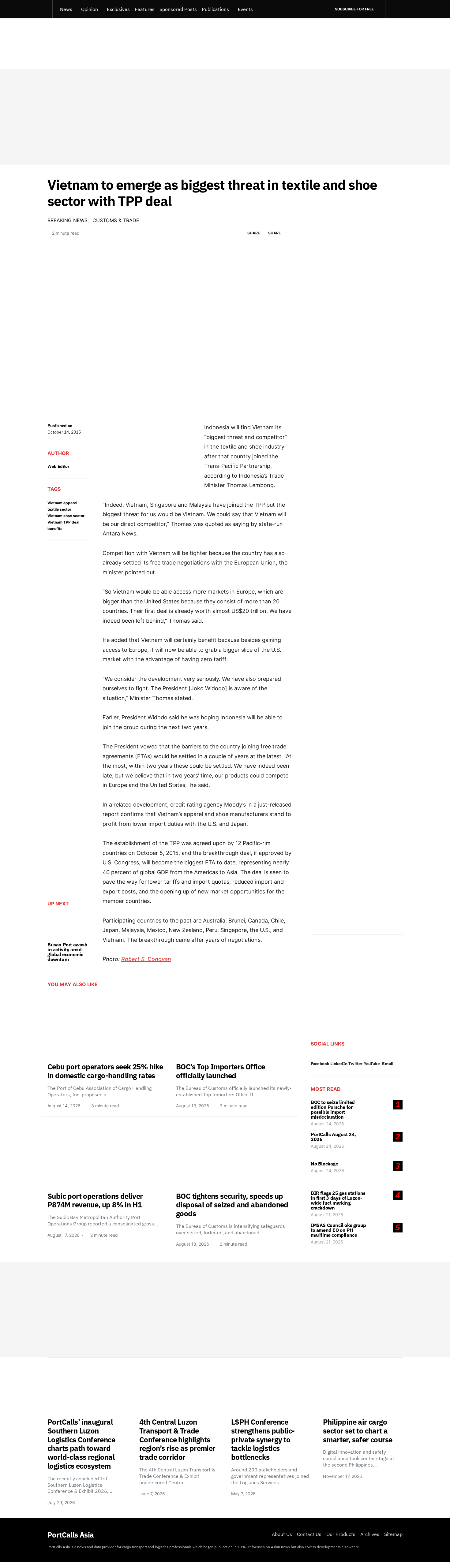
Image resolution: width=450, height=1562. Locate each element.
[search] (394, 9)
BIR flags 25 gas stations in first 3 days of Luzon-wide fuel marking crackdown (338, 1200)
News (66, 9)
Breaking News (67, 220)
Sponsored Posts (178, 9)
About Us (282, 1534)
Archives (369, 1534)
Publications (215, 9)
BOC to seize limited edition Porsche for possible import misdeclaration (333, 1109)
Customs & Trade (115, 220)
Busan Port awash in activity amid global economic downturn (67, 951)
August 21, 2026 (327, 1214)
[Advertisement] (225, 117)
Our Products (340, 1534)
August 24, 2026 (327, 1123)
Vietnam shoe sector (65, 515)
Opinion (89, 9)
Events (245, 9)
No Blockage (324, 1164)
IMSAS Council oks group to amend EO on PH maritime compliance (338, 1230)
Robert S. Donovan (146, 959)
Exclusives (118, 9)
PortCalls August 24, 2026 (333, 1136)
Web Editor (58, 466)
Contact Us (309, 1534)
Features (145, 9)
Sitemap (393, 1534)
